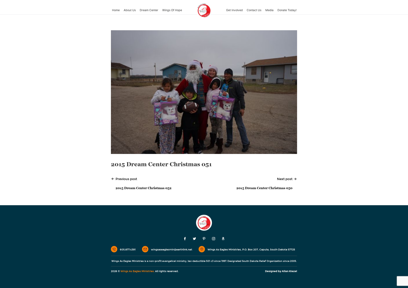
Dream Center (149, 10)
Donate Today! (287, 10)
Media (269, 10)
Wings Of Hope (172, 10)
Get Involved (234, 10)
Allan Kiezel (289, 271)
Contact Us (254, 10)
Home (116, 10)
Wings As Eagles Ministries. (137, 271)
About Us (130, 10)
